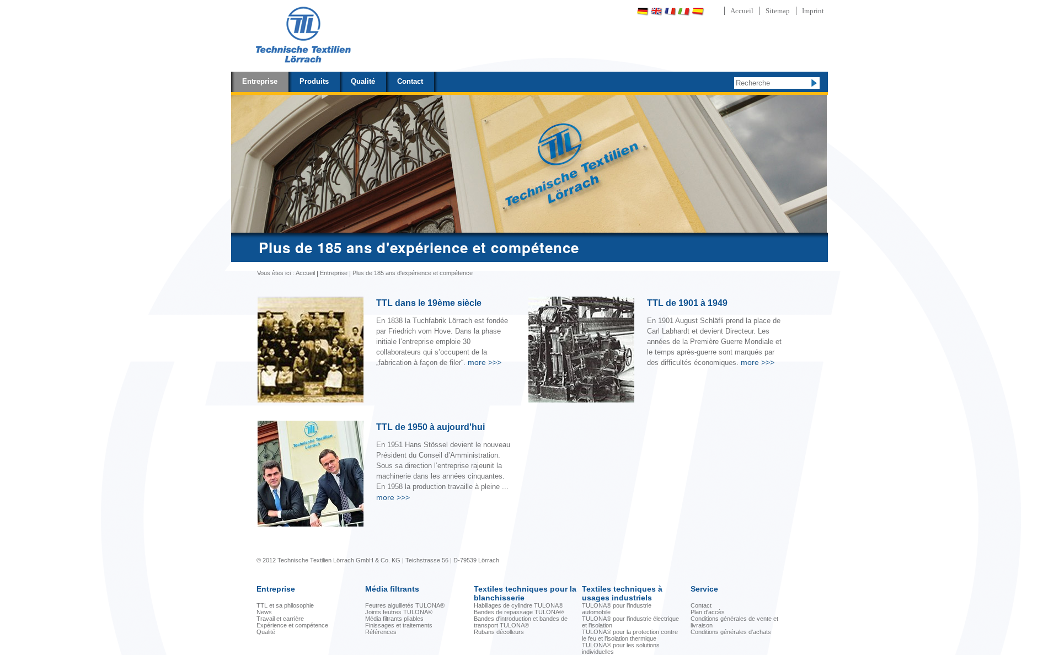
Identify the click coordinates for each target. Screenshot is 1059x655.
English (656, 11)
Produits (314, 81)
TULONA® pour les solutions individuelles (621, 648)
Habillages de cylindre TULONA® (518, 605)
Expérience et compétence (292, 625)
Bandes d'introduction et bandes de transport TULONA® (521, 622)
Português (727, 11)
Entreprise (259, 81)
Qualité (363, 81)
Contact (410, 81)
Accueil (741, 11)
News (264, 612)
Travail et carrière (280, 618)
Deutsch (642, 11)
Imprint (813, 11)
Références (381, 632)
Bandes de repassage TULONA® (519, 612)
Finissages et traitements (398, 625)
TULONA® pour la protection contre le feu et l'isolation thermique (630, 635)
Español (697, 11)
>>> (484, 362)
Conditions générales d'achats (731, 632)
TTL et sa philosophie (285, 605)
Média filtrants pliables (394, 618)
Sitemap (778, 11)
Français (670, 11)
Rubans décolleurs (499, 632)
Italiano (684, 11)
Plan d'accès (708, 612)
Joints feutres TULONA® (398, 612)
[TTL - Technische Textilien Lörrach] (303, 36)
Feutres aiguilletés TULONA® (405, 605)
